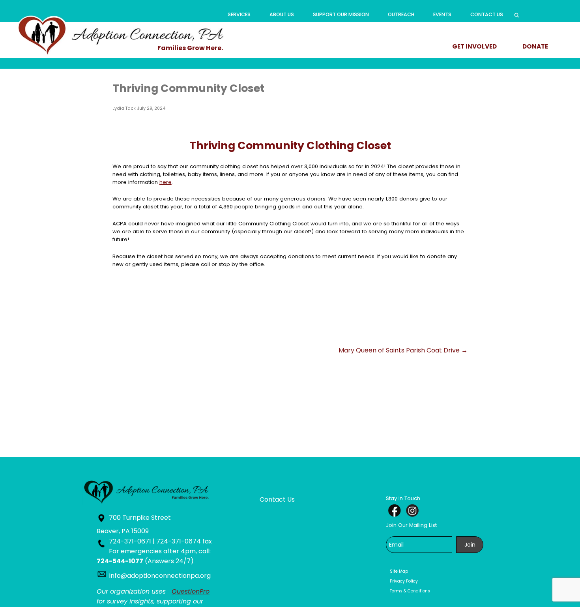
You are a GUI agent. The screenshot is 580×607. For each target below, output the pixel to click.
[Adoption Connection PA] (121, 35)
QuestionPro (191, 591)
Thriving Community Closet (188, 88)
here (165, 182)
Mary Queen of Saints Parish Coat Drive (403, 350)
